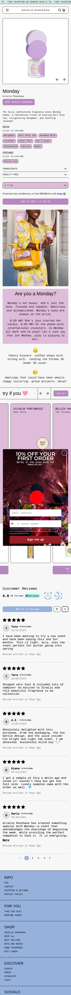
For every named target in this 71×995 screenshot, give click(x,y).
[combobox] (15, 523)
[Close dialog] (64, 452)
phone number (18, 518)
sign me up (35, 539)
